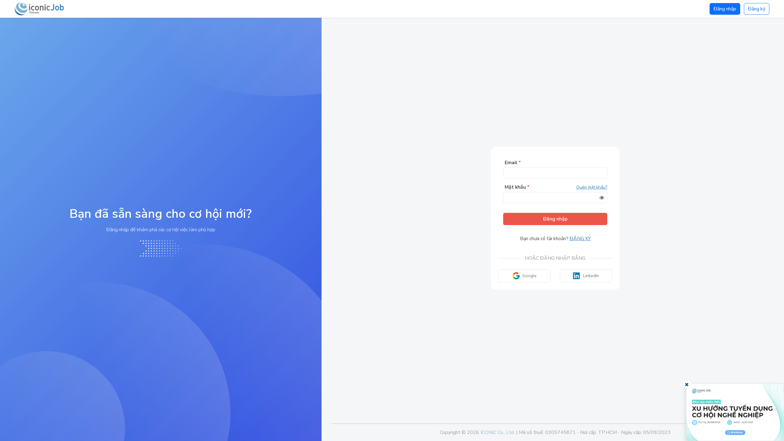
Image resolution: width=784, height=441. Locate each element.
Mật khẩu (517, 187)
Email (513, 162)
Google (529, 276)
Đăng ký (756, 9)
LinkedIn (591, 276)
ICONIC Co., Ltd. (498, 432)
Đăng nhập (725, 9)
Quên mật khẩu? (591, 187)
